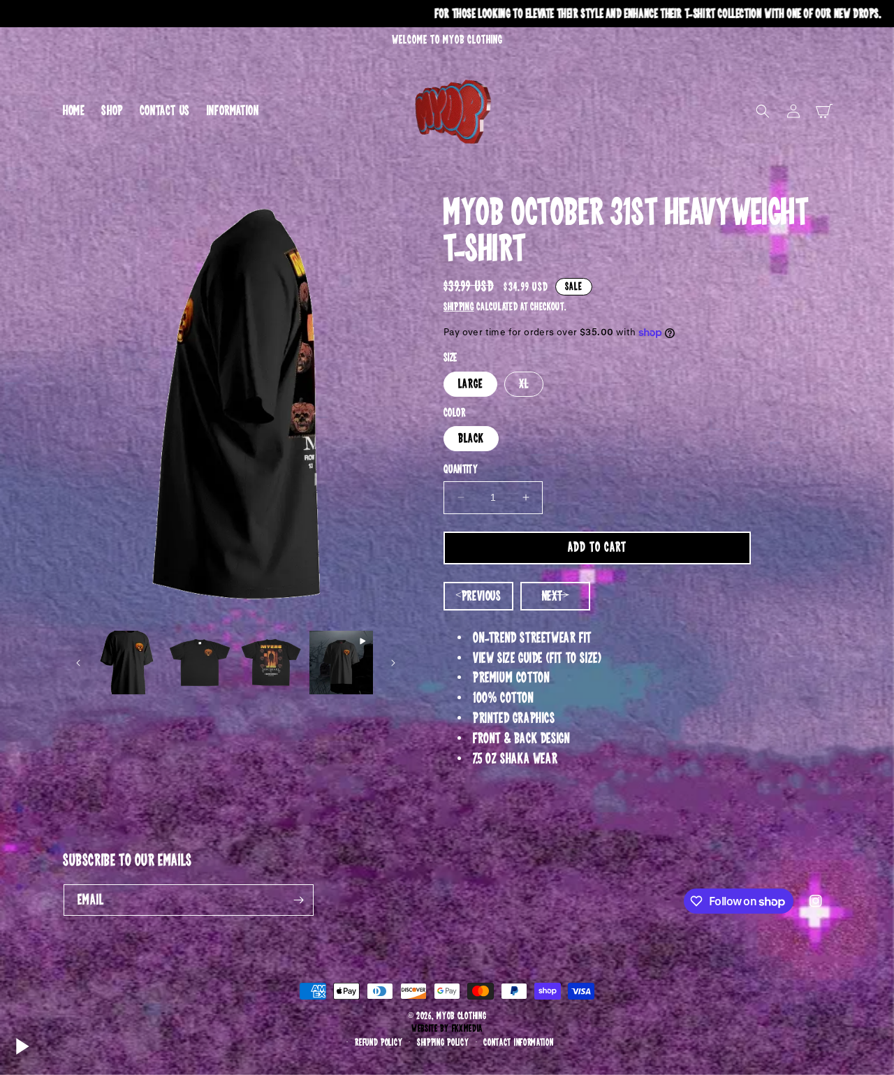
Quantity (461, 469)
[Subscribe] (298, 900)
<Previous (478, 596)
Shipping (459, 306)
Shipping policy (443, 1042)
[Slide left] (78, 663)
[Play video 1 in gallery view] (341, 662)
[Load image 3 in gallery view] (270, 662)
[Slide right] (393, 663)
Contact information (518, 1042)
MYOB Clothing (461, 1016)
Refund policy (378, 1042)
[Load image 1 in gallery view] (129, 662)
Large (470, 383)
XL (531, 386)
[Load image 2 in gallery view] (199, 662)
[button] (762, 111)
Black (471, 438)
